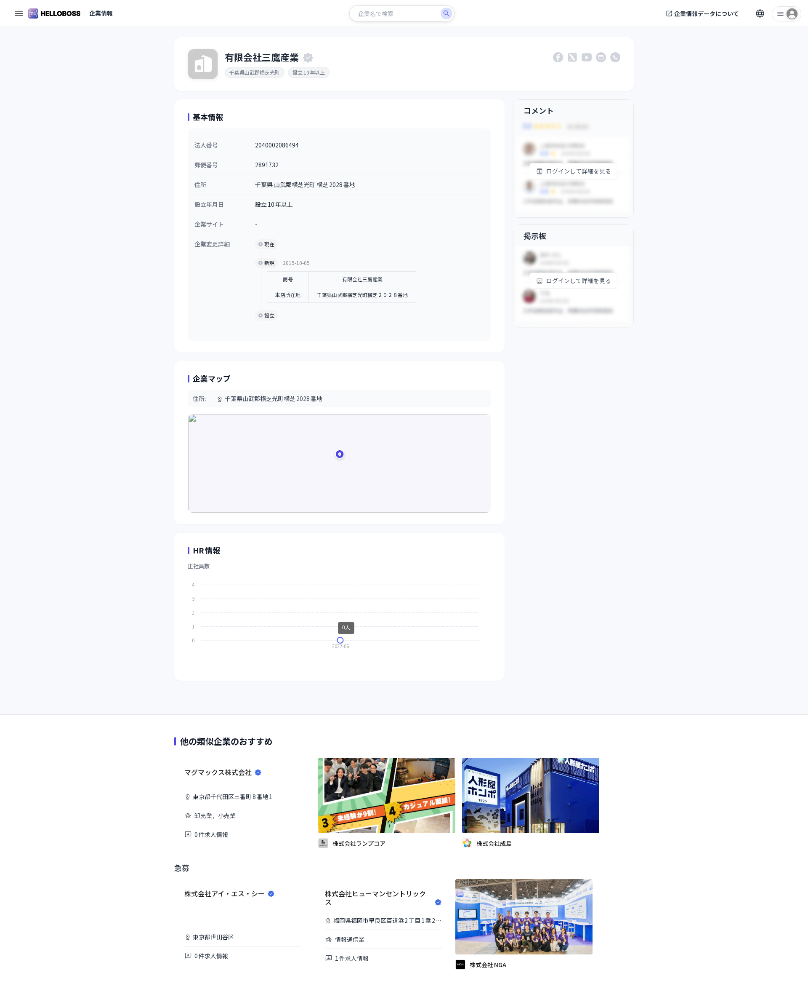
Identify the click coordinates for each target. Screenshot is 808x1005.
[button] (339, 455)
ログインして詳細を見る (578, 171)
